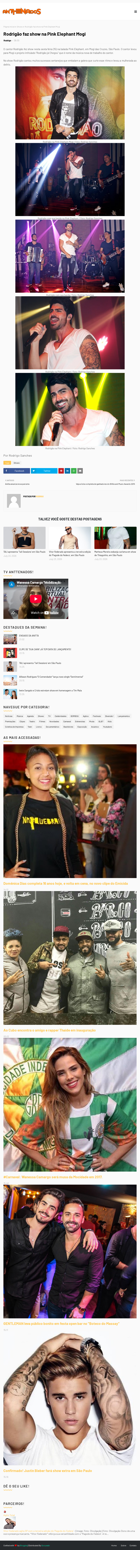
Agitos (86, 716)
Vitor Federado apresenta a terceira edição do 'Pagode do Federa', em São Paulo (70, 553)
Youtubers (107, 726)
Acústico (95, 726)
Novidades (54, 721)
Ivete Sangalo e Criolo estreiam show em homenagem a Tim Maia (50, 690)
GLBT (101, 721)
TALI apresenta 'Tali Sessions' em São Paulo (24, 551)
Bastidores (68, 726)
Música (20, 716)
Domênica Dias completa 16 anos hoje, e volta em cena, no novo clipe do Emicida (65, 883)
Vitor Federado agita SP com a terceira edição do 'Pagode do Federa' (38, 1530)
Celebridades (60, 716)
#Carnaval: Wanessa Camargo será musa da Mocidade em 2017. (53, 1177)
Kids (110, 721)
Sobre (123, 1545)
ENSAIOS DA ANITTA (29, 635)
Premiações (10, 721)
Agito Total (9, 1515)
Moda (91, 721)
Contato (133, 1545)
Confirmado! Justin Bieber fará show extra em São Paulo (47, 1470)
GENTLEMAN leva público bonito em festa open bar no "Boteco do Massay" (61, 1323)
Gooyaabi (45, 1545)
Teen (30, 726)
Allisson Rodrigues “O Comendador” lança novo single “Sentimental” (51, 676)
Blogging (24, 1545)
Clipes (22, 721)
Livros (39, 726)
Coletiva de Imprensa (14, 726)
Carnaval (67, 721)
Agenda (30, 716)
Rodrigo (7, 40)
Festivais (97, 716)
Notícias (8, 716)
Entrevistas (80, 721)
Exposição (82, 726)
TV (49, 716)
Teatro (32, 721)
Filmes (42, 721)
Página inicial (9, 26)
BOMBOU (75, 716)
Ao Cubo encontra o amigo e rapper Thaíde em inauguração (49, 1030)
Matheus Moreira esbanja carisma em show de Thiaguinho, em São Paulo (115, 553)
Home (114, 1545)
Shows (20, 26)
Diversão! (109, 716)
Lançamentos (124, 716)
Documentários (52, 726)
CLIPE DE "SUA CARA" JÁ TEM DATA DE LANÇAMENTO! (45, 649)
